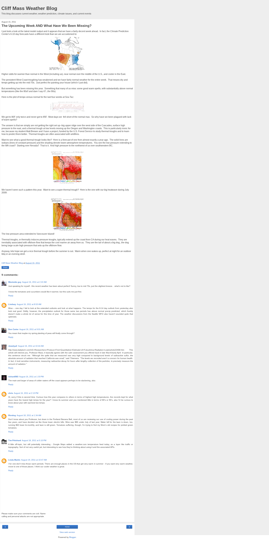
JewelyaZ (12, 346)
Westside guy (14, 282)
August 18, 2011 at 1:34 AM (29, 415)
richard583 (13, 376)
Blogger (72, 537)
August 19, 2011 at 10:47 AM (34, 460)
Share (5, 267)
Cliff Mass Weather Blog (29, 8)
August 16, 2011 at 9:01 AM (31, 329)
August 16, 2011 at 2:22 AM (34, 282)
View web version (67, 532)
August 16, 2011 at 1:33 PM (31, 376)
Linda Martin (14, 460)
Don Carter (13, 329)
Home (67, 527)
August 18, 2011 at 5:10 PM (34, 440)
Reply (10, 295)
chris (10, 393)
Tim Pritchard (14, 440)
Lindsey (12, 304)
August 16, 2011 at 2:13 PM (26, 393)
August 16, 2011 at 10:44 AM (31, 346)
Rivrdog (12, 415)
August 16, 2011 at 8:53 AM (29, 304)
